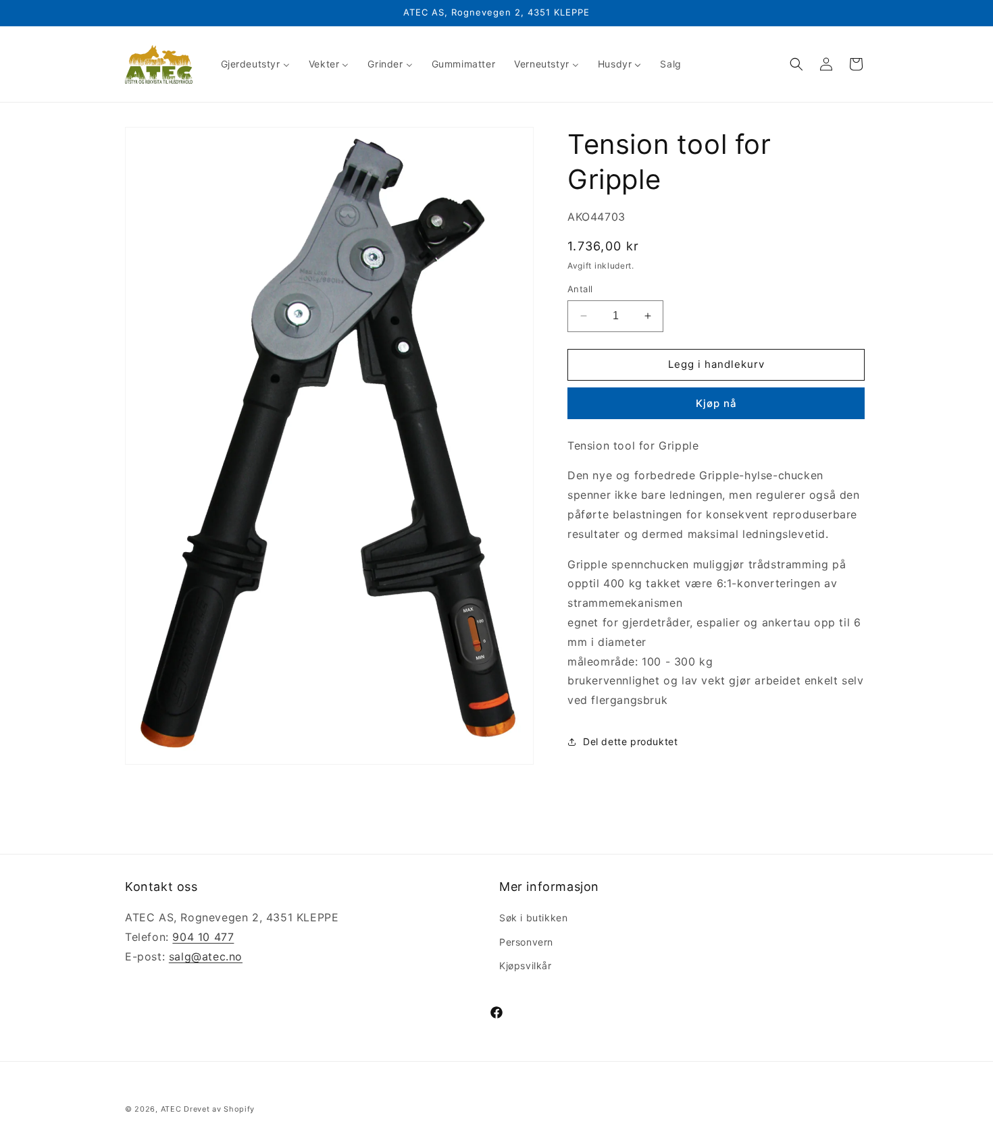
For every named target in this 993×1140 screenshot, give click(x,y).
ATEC (171, 1109)
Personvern (526, 942)
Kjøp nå (716, 403)
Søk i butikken (533, 917)
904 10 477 (203, 937)
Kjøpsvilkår (525, 965)
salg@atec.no (206, 956)
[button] (796, 64)
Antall (579, 288)
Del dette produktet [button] (630, 741)
